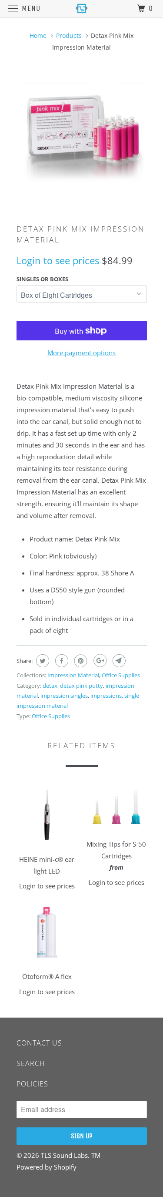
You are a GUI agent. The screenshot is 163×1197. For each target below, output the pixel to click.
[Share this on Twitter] (41, 660)
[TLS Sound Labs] (82, 8)
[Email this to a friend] (118, 660)
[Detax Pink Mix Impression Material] (82, 133)
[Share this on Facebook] (60, 660)
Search (31, 1063)
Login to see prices (58, 260)
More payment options (81, 352)
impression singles (64, 695)
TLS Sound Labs (64, 1155)
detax (50, 685)
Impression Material (73, 675)
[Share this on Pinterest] (79, 660)
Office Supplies (121, 675)
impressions (106, 695)
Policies (32, 1084)
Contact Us (39, 1043)
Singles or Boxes (42, 279)
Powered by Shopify (47, 1167)
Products (69, 35)
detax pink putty (81, 685)
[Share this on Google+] (98, 660)
